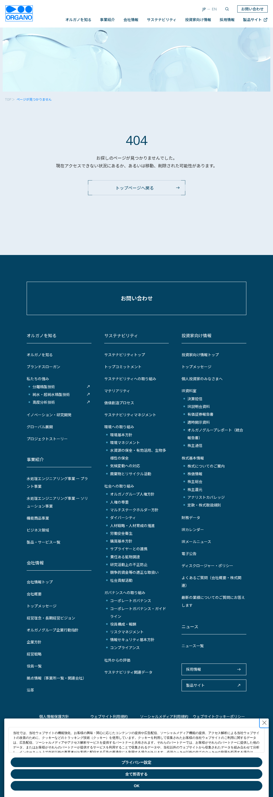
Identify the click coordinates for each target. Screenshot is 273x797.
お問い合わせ (252, 8)
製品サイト (252, 19)
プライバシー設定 (136, 762)
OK (136, 786)
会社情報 (130, 19)
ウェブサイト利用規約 (109, 716)
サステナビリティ (161, 19)
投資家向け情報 (198, 19)
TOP (8, 99)
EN (214, 8)
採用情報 (227, 19)
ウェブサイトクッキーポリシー (219, 716)
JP (204, 8)
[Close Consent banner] (264, 723)
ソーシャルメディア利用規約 (164, 716)
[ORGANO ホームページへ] (19, 14)
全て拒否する (136, 774)
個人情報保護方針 (54, 716)
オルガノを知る (78, 19)
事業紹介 (107, 19)
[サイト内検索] (227, 9)
